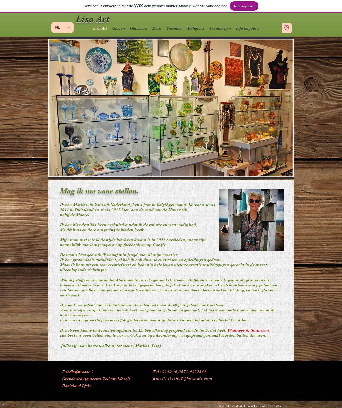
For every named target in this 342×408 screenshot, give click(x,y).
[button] (171, 108)
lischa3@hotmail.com (190, 378)
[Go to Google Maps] (287, 28)
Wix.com (282, 406)
